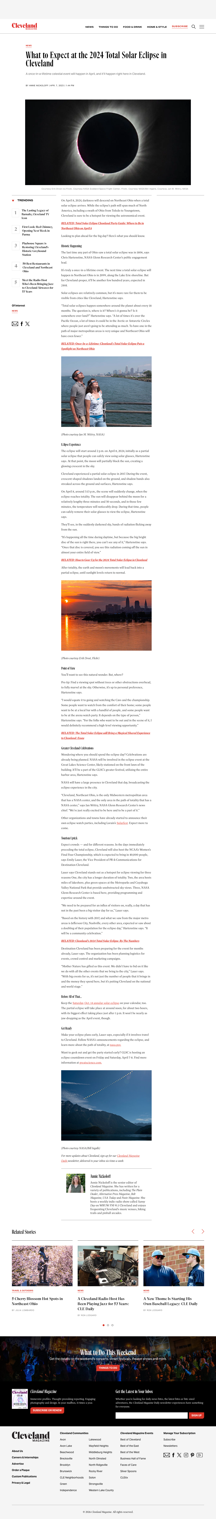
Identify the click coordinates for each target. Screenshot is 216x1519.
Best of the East (129, 1446)
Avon (63, 1439)
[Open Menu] (201, 27)
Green (63, 1484)
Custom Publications (24, 1476)
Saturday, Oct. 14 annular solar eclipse (96, 1003)
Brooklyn (65, 1465)
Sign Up (196, 1415)
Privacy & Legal (21, 1482)
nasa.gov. (115, 1045)
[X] (179, 1455)
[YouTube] (200, 1455)
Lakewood (95, 1439)
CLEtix (124, 1477)
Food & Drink (132, 27)
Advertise (18, 1463)
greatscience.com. (91, 1062)
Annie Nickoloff (38, 85)
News (89, 27)
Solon (92, 1477)
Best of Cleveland (130, 1439)
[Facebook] (173, 1455)
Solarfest (122, 823)
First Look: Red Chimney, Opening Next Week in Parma (37, 231)
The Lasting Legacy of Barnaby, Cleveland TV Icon (35, 214)
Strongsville (96, 1484)
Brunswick (66, 1471)
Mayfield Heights (98, 1446)
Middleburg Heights (100, 1452)
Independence (68, 1490)
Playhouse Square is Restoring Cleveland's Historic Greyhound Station (35, 249)
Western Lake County (101, 1490)
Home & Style (157, 27)
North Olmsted (97, 1458)
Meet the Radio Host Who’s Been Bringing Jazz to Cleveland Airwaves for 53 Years (37, 286)
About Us (17, 1451)
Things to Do (108, 27)
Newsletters (170, 1446)
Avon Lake (66, 1446)
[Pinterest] (192, 1455)
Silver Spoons (128, 1471)
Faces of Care (128, 1465)
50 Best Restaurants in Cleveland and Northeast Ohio (37, 267)
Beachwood (67, 1452)
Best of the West (129, 1452)
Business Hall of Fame (133, 1458)
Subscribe (180, 26)
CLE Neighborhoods (72, 1477)
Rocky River (95, 1471)
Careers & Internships (25, 1457)
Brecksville (66, 1458)
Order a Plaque (21, 1470)
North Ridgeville (98, 1465)
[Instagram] (186, 1455)
